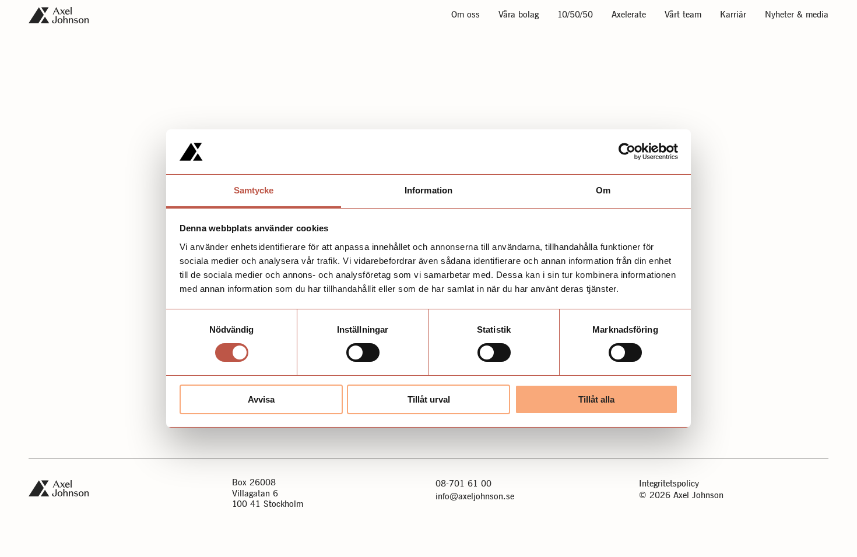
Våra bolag (518, 15)
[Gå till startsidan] (59, 15)
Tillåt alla (596, 399)
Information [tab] (428, 190)
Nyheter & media (796, 15)
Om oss (465, 15)
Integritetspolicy (669, 484)
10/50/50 (575, 15)
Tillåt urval (429, 399)
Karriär (733, 15)
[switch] (363, 352)
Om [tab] (603, 190)
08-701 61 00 (463, 484)
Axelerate (629, 15)
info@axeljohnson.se (474, 497)
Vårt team (683, 15)
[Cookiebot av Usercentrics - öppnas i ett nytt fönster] (627, 151)
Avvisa (261, 399)
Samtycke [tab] (254, 190)
